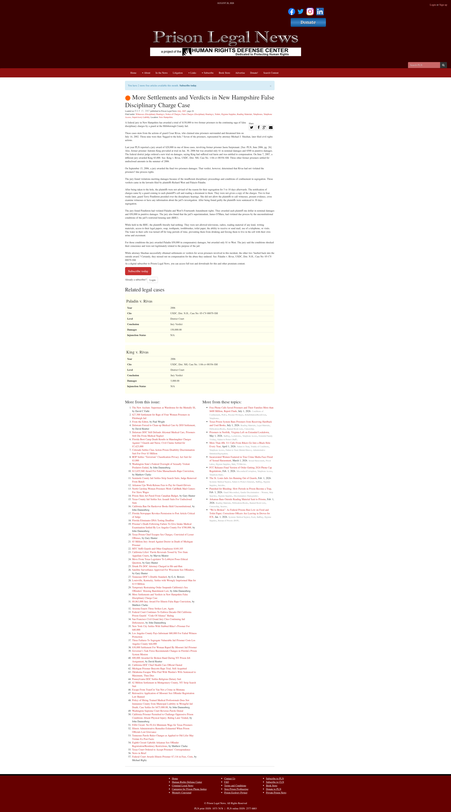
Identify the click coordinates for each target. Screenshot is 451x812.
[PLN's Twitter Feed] (300, 10)
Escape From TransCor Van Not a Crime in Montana (158, 689)
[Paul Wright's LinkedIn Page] (320, 10)
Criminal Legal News (182, 785)
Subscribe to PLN (275, 778)
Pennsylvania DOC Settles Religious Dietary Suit (156, 679)
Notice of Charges (173, 114)
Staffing (227, 436)
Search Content (271, 72)
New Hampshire (166, 117)
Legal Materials (263, 425)
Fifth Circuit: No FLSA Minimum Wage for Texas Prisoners (162, 724)
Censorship (249, 429)
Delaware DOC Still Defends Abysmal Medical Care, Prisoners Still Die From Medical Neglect (163, 434)
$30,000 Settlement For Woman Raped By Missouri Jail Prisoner (164, 647)
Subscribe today (188, 85)
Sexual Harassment (256, 460)
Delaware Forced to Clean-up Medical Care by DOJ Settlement (163, 425)
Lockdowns (236, 436)
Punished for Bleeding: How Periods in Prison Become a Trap (240, 488)
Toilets (217, 114)
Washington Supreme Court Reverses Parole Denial (157, 710)
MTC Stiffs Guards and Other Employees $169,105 (157, 548)
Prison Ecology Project (235, 792)
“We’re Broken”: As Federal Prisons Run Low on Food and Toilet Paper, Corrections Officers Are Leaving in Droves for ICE (239, 513)
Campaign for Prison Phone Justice (189, 789)
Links (193, 72)
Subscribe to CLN (275, 782)
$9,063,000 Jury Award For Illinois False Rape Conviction (161, 601)
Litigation (178, 72)
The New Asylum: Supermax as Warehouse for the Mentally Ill (163, 407)
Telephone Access (249, 436)
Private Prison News (276, 792)
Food (253, 517)
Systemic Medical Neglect (220, 481)
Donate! (254, 72)
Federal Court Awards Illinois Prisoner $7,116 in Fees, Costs (162, 756)
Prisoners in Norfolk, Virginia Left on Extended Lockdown (239, 432)
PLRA (224, 414)
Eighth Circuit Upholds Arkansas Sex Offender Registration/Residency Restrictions (155, 744)
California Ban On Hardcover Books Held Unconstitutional (161, 506)
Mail (233, 464)
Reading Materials (244, 114)
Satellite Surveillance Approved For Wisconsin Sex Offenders (163, 569)
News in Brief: (139, 753)
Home (133, 72)
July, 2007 (182, 110)
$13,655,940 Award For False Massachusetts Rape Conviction (163, 471)
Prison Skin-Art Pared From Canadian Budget (155, 495)
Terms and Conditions (235, 785)
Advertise (240, 72)
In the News (162, 72)
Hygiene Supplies (228, 114)
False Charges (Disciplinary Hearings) (198, 114)
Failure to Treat (243, 446)
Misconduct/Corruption (246, 471)
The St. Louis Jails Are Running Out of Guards (233, 478)
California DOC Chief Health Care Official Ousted (157, 665)
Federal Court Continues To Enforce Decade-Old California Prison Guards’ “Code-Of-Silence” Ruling (161, 613)
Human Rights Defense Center (187, 782)
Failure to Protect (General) (243, 481)
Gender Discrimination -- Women (254, 492)
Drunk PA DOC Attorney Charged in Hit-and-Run (157, 566)
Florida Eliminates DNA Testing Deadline (153, 520)
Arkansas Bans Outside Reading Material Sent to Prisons (237, 499)
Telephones (257, 114)
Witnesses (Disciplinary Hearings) (150, 114)
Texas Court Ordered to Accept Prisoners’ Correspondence (161, 749)
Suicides (221, 485)
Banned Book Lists (235, 429)
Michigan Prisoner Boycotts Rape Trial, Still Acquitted (159, 668)
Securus (223, 506)
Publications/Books (217, 429)
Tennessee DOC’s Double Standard (149, 576)
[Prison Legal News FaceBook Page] (291, 10)
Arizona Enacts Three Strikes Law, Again (153, 608)
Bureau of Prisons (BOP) (228, 520)
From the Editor (140, 421)
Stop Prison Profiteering (236, 789)
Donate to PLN (273, 789)
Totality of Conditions (260, 446)
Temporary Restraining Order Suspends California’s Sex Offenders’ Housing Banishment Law (160, 589)
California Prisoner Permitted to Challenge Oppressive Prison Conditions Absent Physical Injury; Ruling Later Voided (162, 716)
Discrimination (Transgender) (246, 495)
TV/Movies (241, 464)
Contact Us (229, 778)
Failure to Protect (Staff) (227, 439)
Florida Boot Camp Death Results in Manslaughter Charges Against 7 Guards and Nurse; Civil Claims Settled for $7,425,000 (161, 443)
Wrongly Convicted (181, 792)
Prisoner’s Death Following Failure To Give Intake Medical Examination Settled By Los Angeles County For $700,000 (161, 525)
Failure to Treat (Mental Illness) (239, 450)
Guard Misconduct (231, 492)
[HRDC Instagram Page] (310, 10)
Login (433, 4)
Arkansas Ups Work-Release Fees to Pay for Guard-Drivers (161, 485)
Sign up (443, 4)
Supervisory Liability (141, 117)
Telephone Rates (216, 474)
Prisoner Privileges (235, 414)
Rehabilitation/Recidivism (255, 414)
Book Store (224, 72)
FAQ (226, 782)
